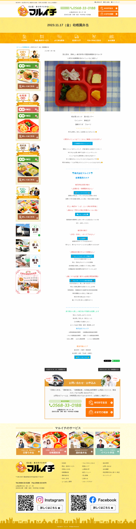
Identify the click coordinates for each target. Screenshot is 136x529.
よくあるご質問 (59, 38)
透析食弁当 (65, 475)
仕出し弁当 (65, 478)
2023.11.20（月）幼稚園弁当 (109, 369)
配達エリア (76, 38)
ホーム (19, 47)
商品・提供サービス (42, 38)
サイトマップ (115, 2)
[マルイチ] (37, 10)
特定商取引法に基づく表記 (111, 472)
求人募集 (107, 2)
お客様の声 (99, 2)
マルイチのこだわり (94, 38)
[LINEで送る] (116, 361)
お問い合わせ (107, 466)
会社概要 (111, 38)
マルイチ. (66, 526)
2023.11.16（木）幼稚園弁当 (56, 369)
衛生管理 (106, 463)
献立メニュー (86, 472)
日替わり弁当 (66, 469)
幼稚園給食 (25, 47)
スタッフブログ (87, 481)
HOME (24, 38)
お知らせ (85, 478)
